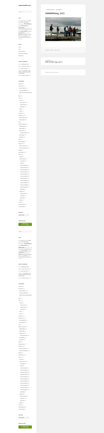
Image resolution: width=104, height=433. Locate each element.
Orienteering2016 (24, 176)
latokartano (28, 28)
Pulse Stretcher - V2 (27, 66)
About (19, 47)
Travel (19, 37)
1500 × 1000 (57, 50)
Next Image (58, 9)
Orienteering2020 (24, 184)
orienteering (29, 31)
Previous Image (50, 9)
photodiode (28, 33)
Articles (20, 83)
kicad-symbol (22, 119)
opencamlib (24, 31)
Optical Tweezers (23, 145)
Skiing (20, 200)
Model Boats (21, 55)
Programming (21, 141)
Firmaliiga (22, 161)
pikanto (20, 34)
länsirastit (19, 29)
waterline (30, 37)
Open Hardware (21, 51)
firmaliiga (27, 24)
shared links (21, 152)
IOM (27, 25)
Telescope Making (23, 90)
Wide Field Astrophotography (25, 92)
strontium (28, 36)
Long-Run (22, 195)
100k (20, 240)
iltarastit (23, 26)
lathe (25, 28)
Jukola (21, 163)
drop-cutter (23, 22)
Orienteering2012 (24, 167)
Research (20, 143)
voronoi (27, 37)
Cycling (20, 156)
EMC (20, 109)
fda (23, 243)
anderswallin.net (24, 5)
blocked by (25, 224)
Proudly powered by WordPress (52, 72)
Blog (19, 96)
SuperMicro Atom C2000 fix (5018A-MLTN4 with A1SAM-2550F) (24, 72)
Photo (25, 33)
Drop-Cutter (22, 102)
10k (19, 20)
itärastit (21, 28)
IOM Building (22, 126)
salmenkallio (22, 36)
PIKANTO (21, 137)
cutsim (19, 22)
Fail (19, 122)
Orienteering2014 (24, 171)
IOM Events (21, 130)
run (19, 36)
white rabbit (20, 38)
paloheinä (21, 33)
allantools (23, 20)
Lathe (20, 111)
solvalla (25, 36)
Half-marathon (23, 193)
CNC (30, 20)
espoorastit (20, 243)
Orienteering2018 (24, 180)
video (24, 37)
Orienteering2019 (24, 182)
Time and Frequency (23, 148)
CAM (28, 20)
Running (21, 191)
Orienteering (22, 158)
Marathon (22, 197)
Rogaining (22, 189)
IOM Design (21, 128)
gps (31, 24)
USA (22, 37)
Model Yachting (21, 124)
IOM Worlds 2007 (23, 132)
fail (22, 243)
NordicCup (30, 29)
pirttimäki (25, 34)
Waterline (22, 106)
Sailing (19, 150)
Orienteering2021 (24, 187)
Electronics (20, 115)
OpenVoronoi (23, 104)
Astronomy (20, 86)
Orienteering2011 (24, 165)
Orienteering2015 (24, 174)
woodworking (21, 206)
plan (27, 34)
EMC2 (27, 22)
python (30, 34)
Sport (19, 154)
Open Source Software (23, 53)
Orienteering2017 (24, 178)
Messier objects (22, 88)
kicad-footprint (22, 117)
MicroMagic (23, 29)
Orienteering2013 (24, 169)
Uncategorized (21, 204)
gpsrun (19, 25)
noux (19, 31)
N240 (27, 29)
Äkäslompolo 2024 (25, 64)
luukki (31, 28)
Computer (20, 113)
